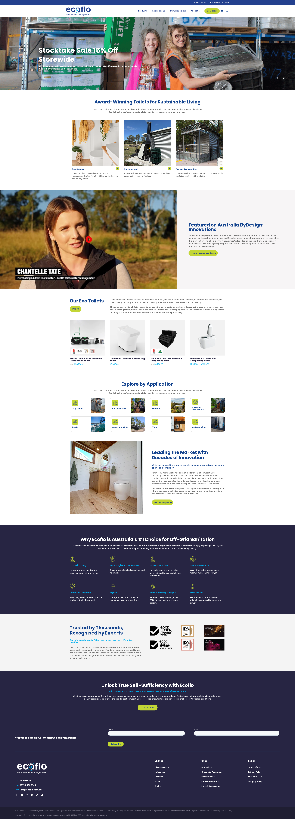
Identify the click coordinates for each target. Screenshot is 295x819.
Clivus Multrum (162, 767)
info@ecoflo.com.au (219, 2)
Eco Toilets (206, 767)
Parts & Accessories (210, 786)
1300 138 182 (200, 2)
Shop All (75, 309)
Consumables (208, 776)
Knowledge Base (178, 11)
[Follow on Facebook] (17, 795)
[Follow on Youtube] (22, 795)
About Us (195, 11)
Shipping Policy (255, 781)
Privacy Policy (254, 772)
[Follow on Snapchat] (42, 795)
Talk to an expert (161, 502)
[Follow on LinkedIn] (32, 795)
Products (142, 11)
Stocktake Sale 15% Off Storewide (78, 54)
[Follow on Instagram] (27, 795)
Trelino (158, 786)
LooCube (159, 776)
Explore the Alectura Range (203, 253)
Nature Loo (160, 772)
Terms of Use (254, 767)
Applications (158, 11)
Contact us (212, 11)
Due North (104, 815)
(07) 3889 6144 (26, 785)
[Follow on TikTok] (37, 795)
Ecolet (158, 781)
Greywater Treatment (211, 772)
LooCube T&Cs (255, 776)
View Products (147, 75)
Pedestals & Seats (210, 781)
